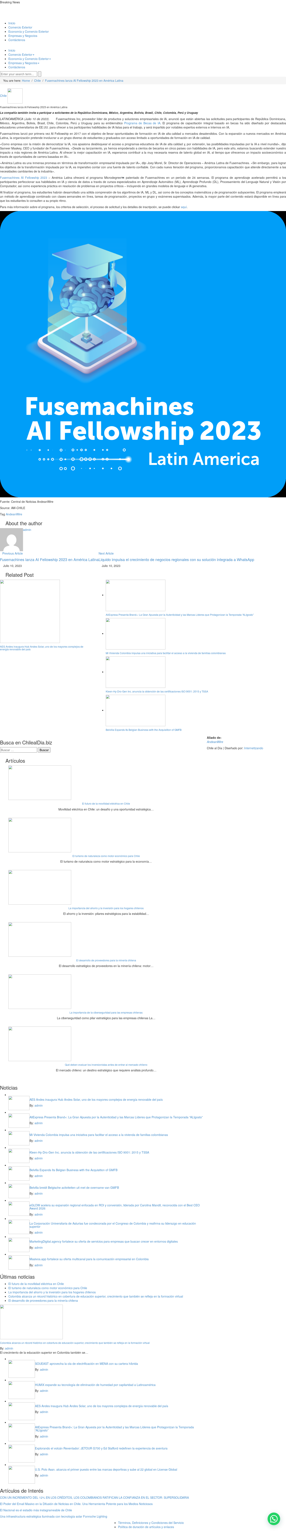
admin (27, 530)
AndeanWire (14, 514)
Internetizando (253, 748)
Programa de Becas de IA (142, 123)
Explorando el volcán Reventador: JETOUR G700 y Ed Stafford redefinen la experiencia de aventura (101, 1448)
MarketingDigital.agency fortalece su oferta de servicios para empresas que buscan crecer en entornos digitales (104, 1241)
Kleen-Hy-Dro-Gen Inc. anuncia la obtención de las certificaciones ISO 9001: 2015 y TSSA (157, 691)
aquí (184, 207)
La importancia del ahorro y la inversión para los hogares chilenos (106, 908)
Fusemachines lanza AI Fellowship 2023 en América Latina (49, 559)
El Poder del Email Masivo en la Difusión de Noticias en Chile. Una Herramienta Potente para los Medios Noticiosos (76, 1504)
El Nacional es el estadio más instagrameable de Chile (36, 1510)
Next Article (106, 553)
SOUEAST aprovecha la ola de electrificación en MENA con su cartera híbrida (86, 1363)
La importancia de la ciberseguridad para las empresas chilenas (106, 1012)
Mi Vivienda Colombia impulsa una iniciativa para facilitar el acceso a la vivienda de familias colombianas (166, 653)
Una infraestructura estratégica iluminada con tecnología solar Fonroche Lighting (53, 1516)
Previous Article (12, 553)
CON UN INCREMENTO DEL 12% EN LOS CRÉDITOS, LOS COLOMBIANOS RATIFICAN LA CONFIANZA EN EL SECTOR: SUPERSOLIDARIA (94, 1497)
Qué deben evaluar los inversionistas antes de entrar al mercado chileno (106, 1064)
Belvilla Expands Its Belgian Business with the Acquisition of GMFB (144, 729)
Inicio (11, 23)
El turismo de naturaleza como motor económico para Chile (106, 856)
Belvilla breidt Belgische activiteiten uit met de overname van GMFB (74, 1187)
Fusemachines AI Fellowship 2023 (23, 177)
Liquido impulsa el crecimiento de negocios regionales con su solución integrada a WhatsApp (176, 559)
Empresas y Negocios (22, 36)
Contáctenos (16, 40)
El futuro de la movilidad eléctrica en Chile (106, 803)
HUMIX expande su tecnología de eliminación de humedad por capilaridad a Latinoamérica (95, 1385)
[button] (274, 1519)
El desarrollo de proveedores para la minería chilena (106, 960)
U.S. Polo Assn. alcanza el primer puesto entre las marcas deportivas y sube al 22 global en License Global (106, 1469)
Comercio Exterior (20, 27)
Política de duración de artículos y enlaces (146, 1527)
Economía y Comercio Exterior (28, 31)
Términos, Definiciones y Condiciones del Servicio (151, 1523)
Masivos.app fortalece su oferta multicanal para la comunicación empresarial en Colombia (89, 1259)
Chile (3, 95)
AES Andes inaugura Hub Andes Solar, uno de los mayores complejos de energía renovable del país (41, 648)
